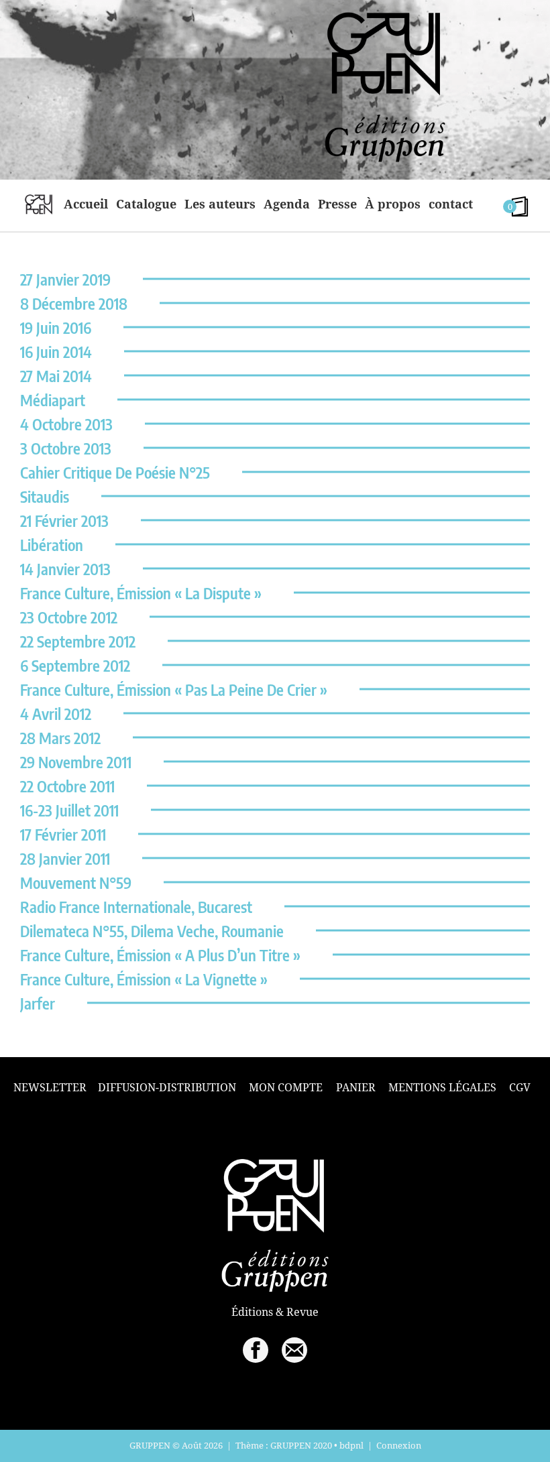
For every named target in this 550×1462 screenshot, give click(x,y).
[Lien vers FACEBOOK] (255, 1350)
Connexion (398, 1445)
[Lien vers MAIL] (294, 1350)
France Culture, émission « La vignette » (144, 979)
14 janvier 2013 (65, 568)
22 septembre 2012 (77, 641)
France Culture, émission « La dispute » (141, 593)
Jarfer (37, 1003)
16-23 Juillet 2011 (69, 810)
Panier (356, 1087)
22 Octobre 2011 (67, 786)
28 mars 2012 (60, 737)
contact (451, 204)
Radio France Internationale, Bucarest (136, 906)
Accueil (86, 204)
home (38, 204)
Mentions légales (442, 1087)
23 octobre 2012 (68, 617)
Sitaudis (44, 496)
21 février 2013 (64, 520)
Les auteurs (220, 204)
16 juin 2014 (56, 351)
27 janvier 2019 (65, 279)
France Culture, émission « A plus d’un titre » (160, 955)
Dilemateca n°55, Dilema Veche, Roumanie (152, 930)
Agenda (287, 204)
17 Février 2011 (63, 834)
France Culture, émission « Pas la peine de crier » (173, 689)
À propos (393, 204)
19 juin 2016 (55, 327)
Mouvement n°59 (75, 882)
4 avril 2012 (55, 713)
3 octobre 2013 (65, 448)
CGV (520, 1087)
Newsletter (50, 1087)
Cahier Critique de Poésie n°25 (115, 472)
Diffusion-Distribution (167, 1087)
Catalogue (146, 204)
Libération (51, 544)
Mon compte (286, 1087)
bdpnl (351, 1445)
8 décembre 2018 (73, 303)
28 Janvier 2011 (65, 858)
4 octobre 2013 (66, 424)
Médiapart (52, 400)
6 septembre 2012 (75, 665)
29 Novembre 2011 (75, 762)
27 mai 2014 (56, 375)
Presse (337, 204)
